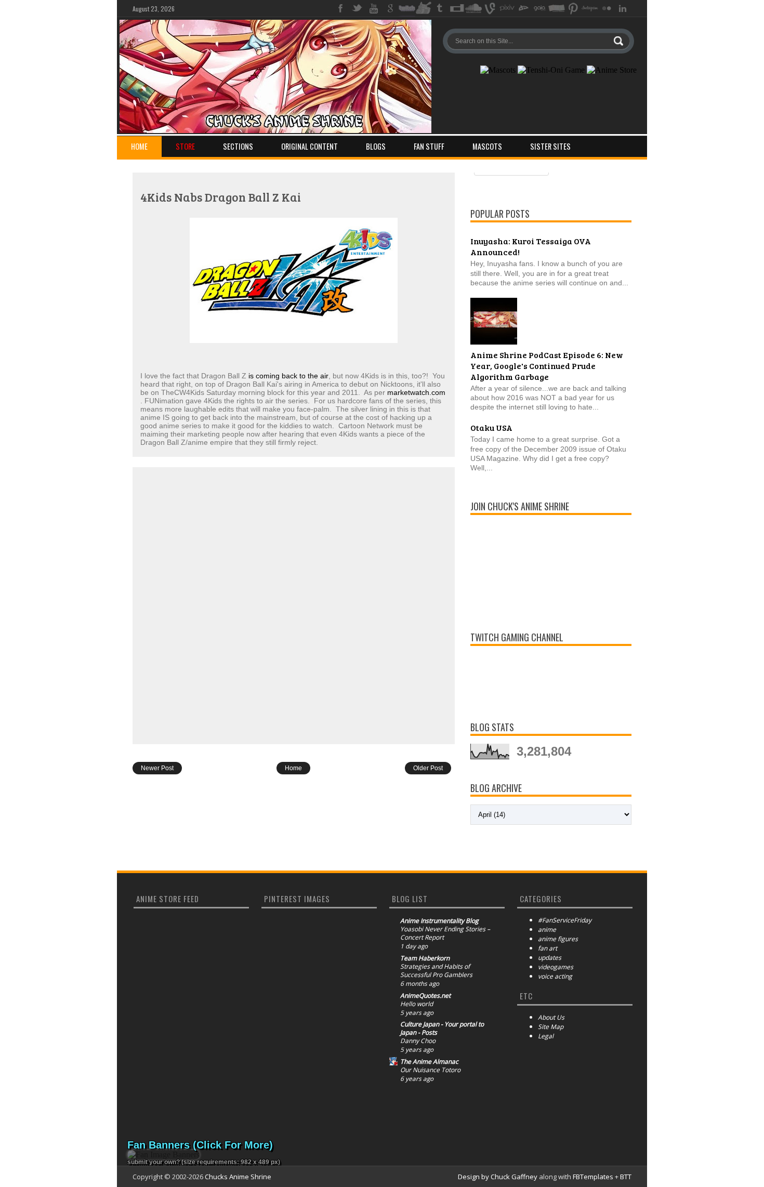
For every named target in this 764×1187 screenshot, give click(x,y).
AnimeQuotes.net (425, 996)
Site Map (550, 1026)
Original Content (309, 146)
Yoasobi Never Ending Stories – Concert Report (445, 933)
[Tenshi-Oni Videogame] (551, 70)
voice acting (555, 976)
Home (139, 146)
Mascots (487, 146)
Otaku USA (491, 427)
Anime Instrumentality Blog (439, 921)
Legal (546, 1036)
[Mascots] (498, 70)
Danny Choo (418, 1041)
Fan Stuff (429, 146)
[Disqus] (293, 605)
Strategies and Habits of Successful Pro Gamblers (436, 970)
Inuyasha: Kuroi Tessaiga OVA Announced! (530, 246)
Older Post (428, 768)
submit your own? (153, 1162)
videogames (555, 966)
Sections (238, 146)
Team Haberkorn (425, 958)
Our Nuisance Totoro (430, 1070)
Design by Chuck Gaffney (497, 1176)
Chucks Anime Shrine (238, 1176)
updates (549, 957)
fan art (547, 948)
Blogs (376, 146)
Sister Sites (550, 146)
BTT (625, 1176)
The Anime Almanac (429, 1062)
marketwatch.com (416, 392)
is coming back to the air (288, 376)
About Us (551, 1017)
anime (547, 929)
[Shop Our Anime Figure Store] (612, 70)
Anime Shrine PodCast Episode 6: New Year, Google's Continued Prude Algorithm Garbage (546, 365)
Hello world (416, 1004)
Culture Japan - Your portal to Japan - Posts (442, 1028)
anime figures (558, 938)
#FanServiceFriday (564, 920)
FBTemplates (593, 1176)
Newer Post (157, 768)
